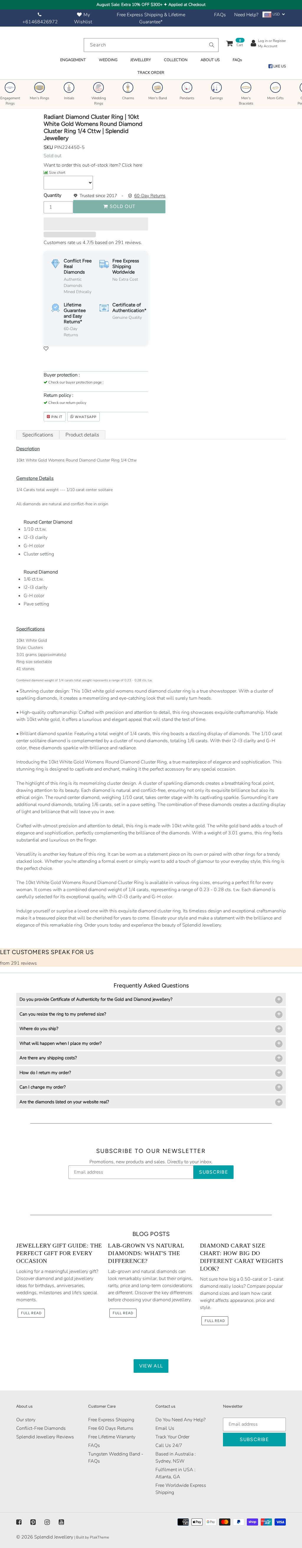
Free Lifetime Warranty (111, 1437)
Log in (263, 40)
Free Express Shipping (111, 1420)
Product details (82, 434)
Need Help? (246, 15)
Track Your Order (172, 1437)
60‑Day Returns (149, 196)
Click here (131, 165)
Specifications (37, 434)
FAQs (220, 15)
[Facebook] (19, 1522)
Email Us (164, 1428)
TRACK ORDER (150, 72)
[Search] (211, 44)
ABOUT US (210, 60)
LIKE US (279, 66)
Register (279, 40)
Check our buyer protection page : (76, 382)
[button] (96, 223)
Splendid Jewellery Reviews (45, 1437)
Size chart (57, 172)
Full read (31, 1313)
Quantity (52, 195)
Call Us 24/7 (168, 1445)
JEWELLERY (140, 60)
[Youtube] (61, 1522)
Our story (25, 1420)
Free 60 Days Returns (110, 1428)
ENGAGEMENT (73, 60)
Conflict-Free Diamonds (41, 1428)
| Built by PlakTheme (91, 1537)
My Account (267, 46)
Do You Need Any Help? (180, 1420)
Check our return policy (67, 402)
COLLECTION (176, 60)
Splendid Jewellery (53, 1537)
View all (151, 1366)
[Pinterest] (33, 1522)
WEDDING (108, 60)
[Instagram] (47, 1522)
